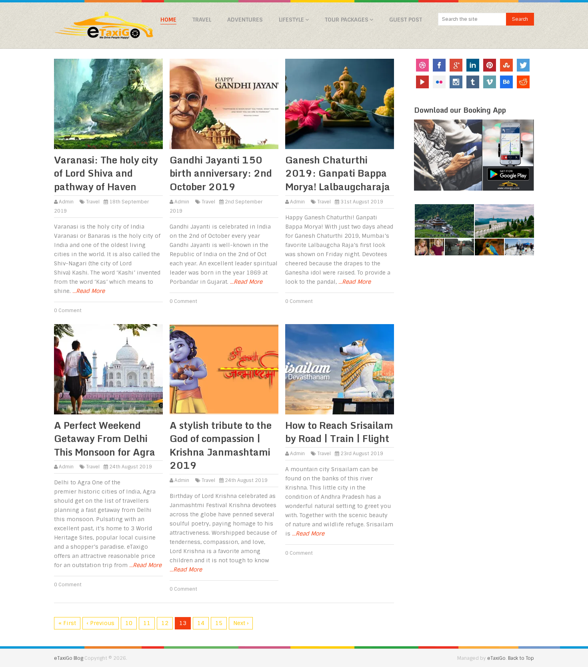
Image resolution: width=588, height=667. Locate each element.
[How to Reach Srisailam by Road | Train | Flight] (339, 369)
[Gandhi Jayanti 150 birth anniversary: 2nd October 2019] (224, 104)
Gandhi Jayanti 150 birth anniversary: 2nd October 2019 (221, 173)
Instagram (456, 82)
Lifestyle (291, 19)
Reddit (523, 82)
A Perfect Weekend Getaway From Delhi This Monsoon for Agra (104, 438)
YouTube (422, 82)
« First (67, 623)
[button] (444, 221)
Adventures (245, 19)
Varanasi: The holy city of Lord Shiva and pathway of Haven (106, 173)
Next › (240, 623)
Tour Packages (346, 19)
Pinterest (489, 65)
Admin (66, 202)
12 (164, 623)
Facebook (439, 65)
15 (218, 623)
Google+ (456, 65)
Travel (201, 19)
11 (146, 623)
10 (128, 623)
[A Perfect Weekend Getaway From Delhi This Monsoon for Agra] (108, 369)
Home (168, 19)
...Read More (88, 291)
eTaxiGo (496, 658)
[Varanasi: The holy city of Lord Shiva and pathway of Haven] (108, 104)
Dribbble (422, 65)
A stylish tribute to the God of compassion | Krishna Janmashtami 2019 (221, 445)
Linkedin (472, 65)
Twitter (523, 65)
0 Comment (68, 310)
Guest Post (405, 19)
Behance (506, 82)
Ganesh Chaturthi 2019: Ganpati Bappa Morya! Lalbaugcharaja (337, 173)
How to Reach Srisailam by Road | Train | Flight (339, 431)
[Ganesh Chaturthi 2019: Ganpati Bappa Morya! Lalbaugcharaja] (339, 104)
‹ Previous (100, 623)
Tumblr (472, 82)
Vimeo (489, 82)
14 (200, 623)
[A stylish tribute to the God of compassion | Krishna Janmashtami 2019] (224, 369)
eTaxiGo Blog (68, 658)
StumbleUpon (506, 65)
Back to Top (521, 658)
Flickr (439, 82)
